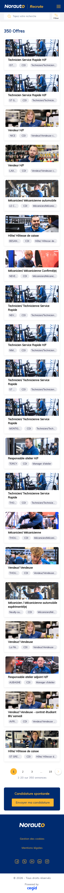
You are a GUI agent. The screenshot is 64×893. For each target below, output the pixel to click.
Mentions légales (32, 847)
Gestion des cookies (32, 838)
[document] (32, 54)
